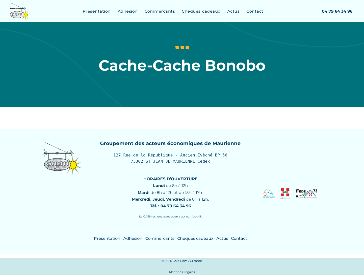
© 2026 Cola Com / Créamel (182, 261)
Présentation (97, 11)
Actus (233, 11)
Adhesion (128, 11)
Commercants (160, 11)
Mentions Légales (182, 272)
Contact (254, 11)
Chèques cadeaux (201, 11)
